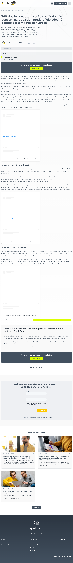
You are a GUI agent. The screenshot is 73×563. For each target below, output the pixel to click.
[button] (52, 3)
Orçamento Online (6, 542)
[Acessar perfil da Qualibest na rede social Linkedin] (41, 533)
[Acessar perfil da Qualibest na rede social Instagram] (31, 533)
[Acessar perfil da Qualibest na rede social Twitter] (34, 533)
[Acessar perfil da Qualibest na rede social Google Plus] (38, 533)
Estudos (32, 550)
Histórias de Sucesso (7, 544)
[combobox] (34, 48)
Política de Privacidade (47, 417)
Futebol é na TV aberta (9, 59)
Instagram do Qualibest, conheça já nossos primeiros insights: (52, 320)
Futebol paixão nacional (10, 57)
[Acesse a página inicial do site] (36, 525)
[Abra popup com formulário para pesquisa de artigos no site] (69, 3)
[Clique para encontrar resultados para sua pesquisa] (70, 48)
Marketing (33, 547)
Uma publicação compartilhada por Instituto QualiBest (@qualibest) (21, 158)
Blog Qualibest (6, 10)
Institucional (33, 542)
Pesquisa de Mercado (18, 10)
